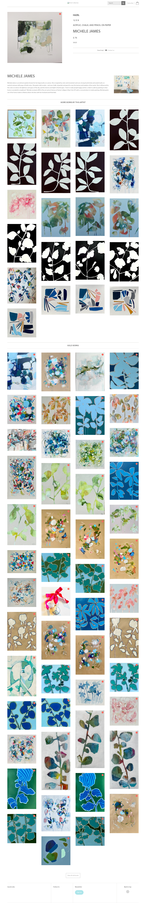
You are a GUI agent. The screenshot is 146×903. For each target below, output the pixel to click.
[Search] (123, 3)
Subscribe (130, 3)
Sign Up (79, 892)
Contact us (111, 50)
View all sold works (73, 875)
